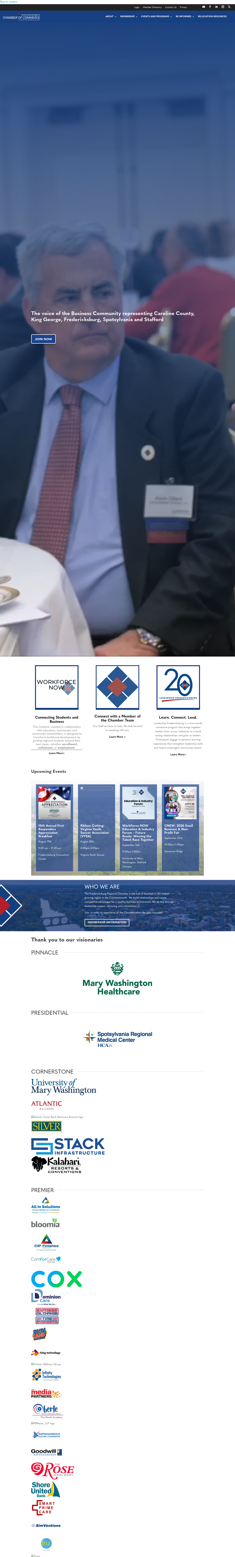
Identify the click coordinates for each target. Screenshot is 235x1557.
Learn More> (57, 753)
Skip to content (8, 2)
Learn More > (117, 737)
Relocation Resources (212, 16)
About (110, 16)
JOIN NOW (43, 339)
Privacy (183, 7)
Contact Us (170, 7)
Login (137, 7)
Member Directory (152, 7)
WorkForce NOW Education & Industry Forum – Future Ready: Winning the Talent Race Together (138, 833)
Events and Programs (155, 16)
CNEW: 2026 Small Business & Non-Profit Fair (178, 829)
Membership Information (107, 922)
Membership (127, 16)
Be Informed (183, 16)
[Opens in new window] (203, 6)
